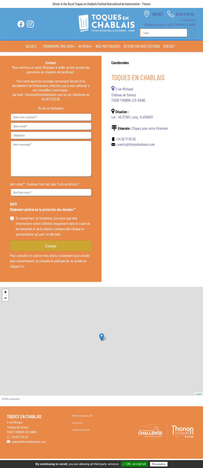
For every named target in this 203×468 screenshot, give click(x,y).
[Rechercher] (191, 32)
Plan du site (77, 422)
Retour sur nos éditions (142, 46)
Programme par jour (58, 46)
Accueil (31, 46)
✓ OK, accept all (134, 464)
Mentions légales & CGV (82, 415)
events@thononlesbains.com (136, 144)
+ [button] (5, 292)
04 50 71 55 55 (185, 14)
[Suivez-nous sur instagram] (30, 24)
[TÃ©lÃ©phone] (170, 13)
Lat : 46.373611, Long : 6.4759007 (132, 117)
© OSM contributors (11, 398)
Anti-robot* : (18, 184)
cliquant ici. (17, 266)
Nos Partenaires (108, 46)
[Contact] (146, 13)
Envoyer (51, 245)
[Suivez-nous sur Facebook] (20, 24)
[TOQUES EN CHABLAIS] (107, 23)
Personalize (159, 464)
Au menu (84, 46)
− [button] (5, 298)
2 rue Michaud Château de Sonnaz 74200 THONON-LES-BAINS (128, 94)
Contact (158, 14)
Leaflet (198, 394)
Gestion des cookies (81, 429)
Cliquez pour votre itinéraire (150, 128)
